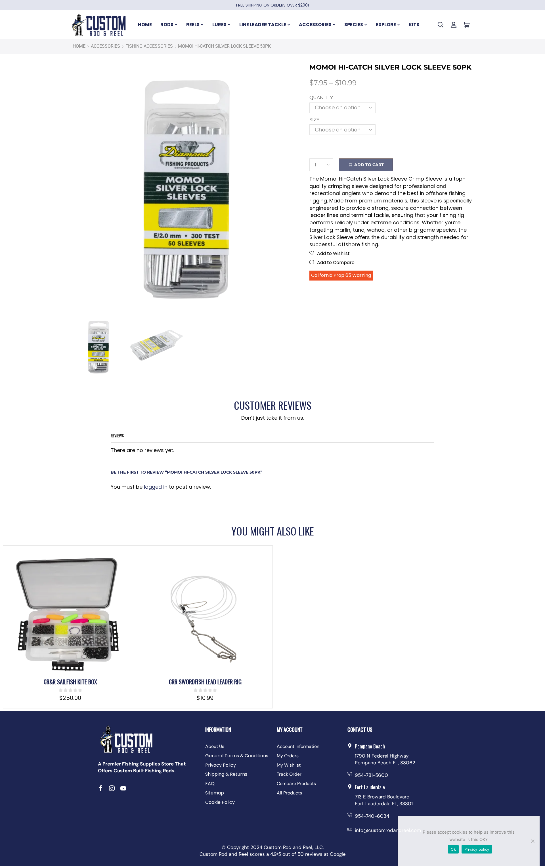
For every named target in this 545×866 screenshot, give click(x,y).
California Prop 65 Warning (341, 275)
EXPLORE (386, 24)
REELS (193, 24)
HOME (145, 24)
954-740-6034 (372, 816)
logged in (155, 486)
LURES (219, 24)
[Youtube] (123, 788)
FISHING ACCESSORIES (149, 46)
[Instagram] (112, 788)
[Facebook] (100, 788)
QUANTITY (321, 97)
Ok (453, 849)
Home (79, 46)
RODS (166, 24)
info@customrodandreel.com (388, 830)
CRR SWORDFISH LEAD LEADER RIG (205, 681)
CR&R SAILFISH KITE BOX (70, 681)
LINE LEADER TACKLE (262, 24)
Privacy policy (476, 849)
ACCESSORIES (315, 24)
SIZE (314, 119)
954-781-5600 (371, 775)
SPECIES (353, 24)
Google (338, 854)
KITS (414, 24)
